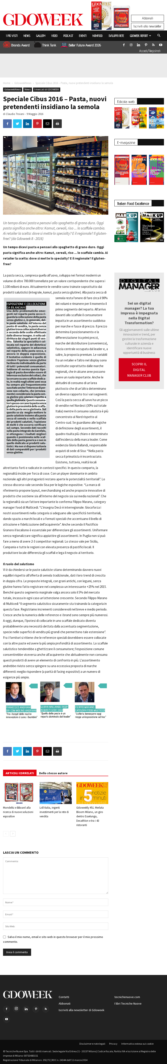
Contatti (64, 997)
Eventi (83, 35)
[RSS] (153, 44)
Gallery (40, 35)
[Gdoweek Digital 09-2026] (156, 167)
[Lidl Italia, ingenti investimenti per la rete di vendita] (56, 793)
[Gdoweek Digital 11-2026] (121, 23)
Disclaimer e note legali (92, 1043)
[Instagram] (131, 44)
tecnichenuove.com (127, 997)
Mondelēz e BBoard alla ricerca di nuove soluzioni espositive (18, 812)
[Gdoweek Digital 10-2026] (139, 167)
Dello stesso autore (53, 773)
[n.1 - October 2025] (126, 228)
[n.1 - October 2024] (152, 228)
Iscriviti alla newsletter (148, 26)
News (27, 35)
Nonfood (97, 35)
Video (54, 35)
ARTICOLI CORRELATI (20, 773)
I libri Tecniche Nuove (128, 1003)
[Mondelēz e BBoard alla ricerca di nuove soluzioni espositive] (19, 793)
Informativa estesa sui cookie (137, 1043)
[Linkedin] (138, 44)
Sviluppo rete (116, 35)
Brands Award (20, 45)
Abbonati (147, 18)
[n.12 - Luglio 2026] (101, 17)
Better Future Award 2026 (85, 45)
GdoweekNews (22, 83)
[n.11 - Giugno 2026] (139, 119)
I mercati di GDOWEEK (46, 89)
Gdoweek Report (139, 35)
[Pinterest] (146, 44)
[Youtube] (160, 44)
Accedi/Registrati (149, 51)
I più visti (12, 35)
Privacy (113, 1043)
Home (6, 83)
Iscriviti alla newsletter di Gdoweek (81, 1010)
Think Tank (49, 45)
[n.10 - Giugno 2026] (156, 119)
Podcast (68, 35)
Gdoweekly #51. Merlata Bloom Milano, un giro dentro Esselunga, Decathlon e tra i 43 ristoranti (90, 816)
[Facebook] (123, 44)
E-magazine (126, 142)
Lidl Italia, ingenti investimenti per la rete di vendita (54, 812)
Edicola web (125, 101)
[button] (159, 35)
